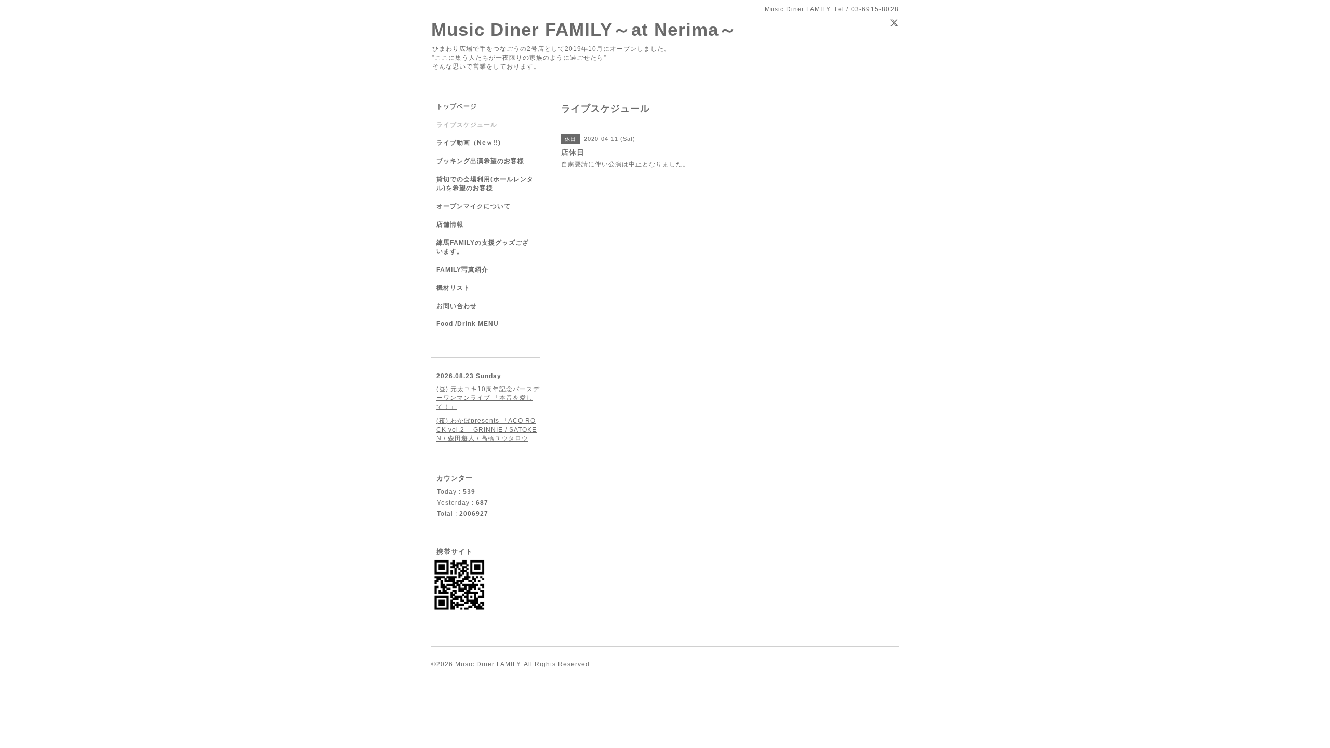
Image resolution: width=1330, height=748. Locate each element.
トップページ (456, 106)
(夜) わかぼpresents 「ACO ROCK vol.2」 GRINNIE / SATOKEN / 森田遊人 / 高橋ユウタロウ (486, 429)
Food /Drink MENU (467, 323)
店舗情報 (449, 224)
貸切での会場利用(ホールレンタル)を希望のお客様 (485, 184)
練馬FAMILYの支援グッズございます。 (482, 247)
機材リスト (453, 287)
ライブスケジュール (466, 124)
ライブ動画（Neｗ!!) (468, 142)
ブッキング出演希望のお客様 (480, 161)
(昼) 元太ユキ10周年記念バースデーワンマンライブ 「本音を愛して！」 (488, 397)
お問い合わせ (456, 306)
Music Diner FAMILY (487, 664)
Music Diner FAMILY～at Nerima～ (584, 29)
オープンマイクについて (473, 206)
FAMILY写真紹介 (462, 269)
